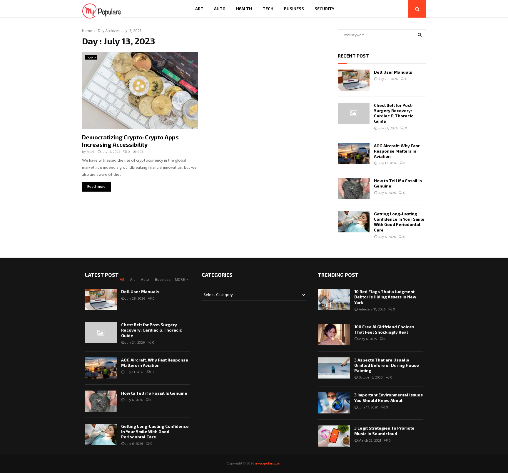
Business (294, 8)
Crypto (91, 57)
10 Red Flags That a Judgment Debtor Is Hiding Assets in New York (385, 297)
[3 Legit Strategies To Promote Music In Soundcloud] (334, 436)
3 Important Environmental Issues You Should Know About (388, 397)
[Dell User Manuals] (354, 80)
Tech (268, 8)
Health (244, 8)
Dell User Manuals (393, 72)
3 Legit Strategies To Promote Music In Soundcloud (384, 430)
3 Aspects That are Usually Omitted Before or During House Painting (386, 365)
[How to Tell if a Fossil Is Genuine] (354, 188)
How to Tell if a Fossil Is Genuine (154, 393)
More (180, 280)
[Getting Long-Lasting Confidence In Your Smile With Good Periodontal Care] (354, 221)
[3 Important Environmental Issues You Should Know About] (334, 402)
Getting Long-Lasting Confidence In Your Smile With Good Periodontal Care (399, 221)
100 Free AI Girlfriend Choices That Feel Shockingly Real (384, 329)
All (122, 279)
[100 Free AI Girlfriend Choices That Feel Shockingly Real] (334, 334)
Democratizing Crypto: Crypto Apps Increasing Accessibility (130, 141)
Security (324, 8)
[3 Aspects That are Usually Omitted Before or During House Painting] (334, 368)
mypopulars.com (268, 464)
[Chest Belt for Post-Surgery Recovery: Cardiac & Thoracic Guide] (354, 113)
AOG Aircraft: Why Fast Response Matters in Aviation (397, 151)
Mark (91, 152)
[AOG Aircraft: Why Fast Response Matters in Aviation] (354, 153)
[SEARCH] (419, 35)
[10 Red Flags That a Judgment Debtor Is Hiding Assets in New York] (334, 299)
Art (199, 8)
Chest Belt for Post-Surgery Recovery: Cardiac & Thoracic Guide (393, 113)
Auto (219, 8)
